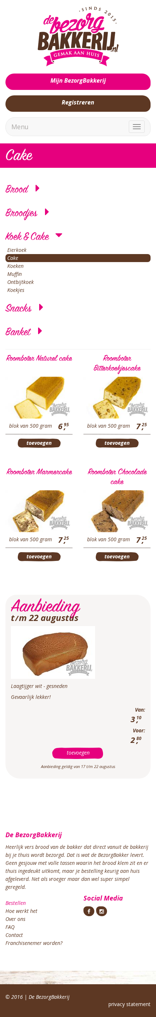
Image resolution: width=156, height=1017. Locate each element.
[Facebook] (88, 911)
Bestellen (15, 902)
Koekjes (15, 289)
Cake (12, 257)
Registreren (78, 102)
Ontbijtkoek (20, 281)
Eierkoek (16, 249)
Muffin (14, 273)
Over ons (15, 918)
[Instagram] (101, 911)
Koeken (15, 265)
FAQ (10, 926)
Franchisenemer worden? (33, 942)
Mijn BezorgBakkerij (78, 80)
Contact (14, 934)
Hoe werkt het (21, 910)
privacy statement (129, 1004)
